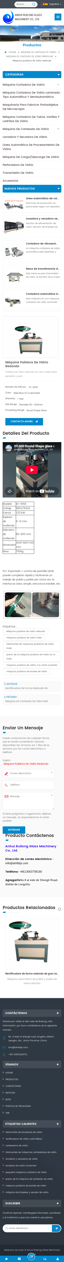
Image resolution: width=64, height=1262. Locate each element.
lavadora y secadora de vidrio (22, 1159)
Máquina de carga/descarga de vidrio (31, 157)
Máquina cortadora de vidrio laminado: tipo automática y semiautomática (32, 94)
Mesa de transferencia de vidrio (43, 269)
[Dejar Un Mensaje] (31, 1256)
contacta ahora (22, 421)
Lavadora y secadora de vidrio (25, 137)
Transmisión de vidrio (18, 173)
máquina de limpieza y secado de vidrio (27, 1192)
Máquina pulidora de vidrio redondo (25, 631)
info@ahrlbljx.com (18, 1047)
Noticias (10, 1093)
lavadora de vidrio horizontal (21, 1165)
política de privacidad (18, 1106)
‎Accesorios (10, 181)
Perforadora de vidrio (18, 165)
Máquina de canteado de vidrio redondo (27, 701)
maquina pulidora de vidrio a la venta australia (31, 665)
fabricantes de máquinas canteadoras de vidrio (31, 1152)
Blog (8, 1099)
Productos (12, 1079)
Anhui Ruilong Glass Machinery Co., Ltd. (28, 17)
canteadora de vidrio (17, 1145)
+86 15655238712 (17, 1054)
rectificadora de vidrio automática (24, 1139)
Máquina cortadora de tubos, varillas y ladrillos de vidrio (31, 119)
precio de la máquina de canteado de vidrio (29, 1179)
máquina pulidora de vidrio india (24, 637)
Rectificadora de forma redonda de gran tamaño (27, 688)
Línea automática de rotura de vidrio (43, 198)
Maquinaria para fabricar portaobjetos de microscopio (30, 107)
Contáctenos (13, 1086)
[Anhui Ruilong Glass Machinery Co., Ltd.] (9, 17)
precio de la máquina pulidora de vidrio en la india (30, 657)
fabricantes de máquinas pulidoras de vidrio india (30, 646)
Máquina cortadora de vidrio (24, 84)
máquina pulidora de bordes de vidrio (26, 671)
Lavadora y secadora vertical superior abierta (43, 219)
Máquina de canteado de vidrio (38, 52)
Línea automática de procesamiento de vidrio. (31, 147)
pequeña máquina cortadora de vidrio (26, 1172)
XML (8, 1113)
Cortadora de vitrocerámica (43, 244)
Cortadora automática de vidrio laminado (43, 294)
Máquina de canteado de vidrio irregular (29, 56)
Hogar (12, 52)
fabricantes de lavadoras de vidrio (24, 1132)
